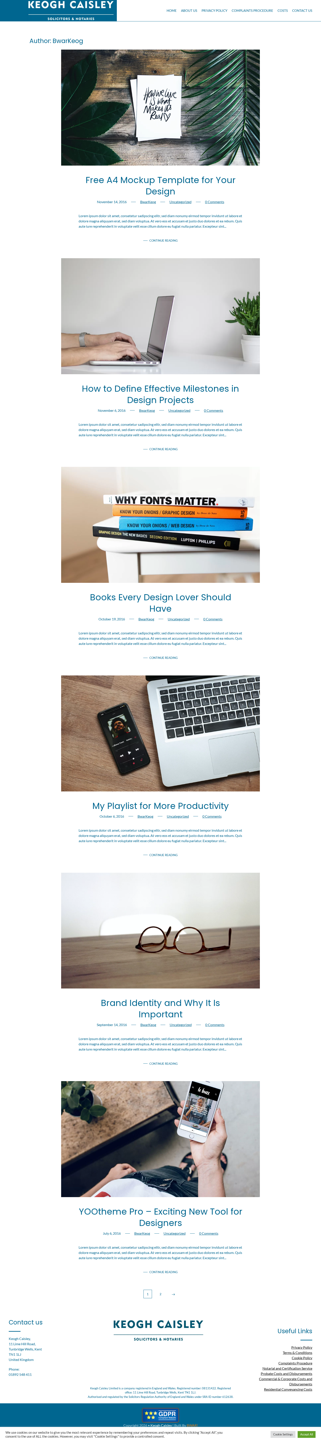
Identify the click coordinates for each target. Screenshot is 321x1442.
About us (189, 10)
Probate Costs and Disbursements (286, 1373)
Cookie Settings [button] (283, 1434)
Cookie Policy (302, 1358)
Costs (283, 10)
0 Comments (214, 202)
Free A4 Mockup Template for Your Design (161, 185)
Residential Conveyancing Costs (288, 1389)
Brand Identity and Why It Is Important (160, 1008)
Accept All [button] (306, 1434)
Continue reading (163, 240)
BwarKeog (148, 202)
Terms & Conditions (297, 1352)
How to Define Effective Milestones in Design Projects (160, 394)
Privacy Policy (214, 10)
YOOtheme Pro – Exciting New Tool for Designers (160, 1217)
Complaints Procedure (252, 10)
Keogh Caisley (161, 1425)
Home (172, 10)
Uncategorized (180, 202)
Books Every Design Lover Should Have (160, 603)
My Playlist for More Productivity (160, 806)
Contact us (302, 10)
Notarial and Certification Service (287, 1368)
